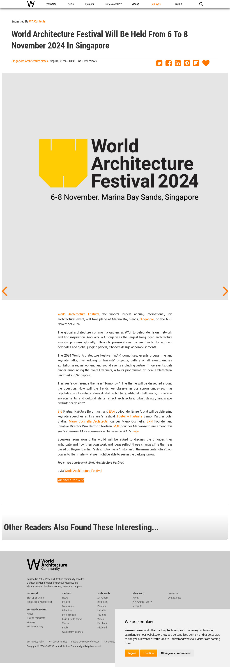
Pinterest (101, 606)
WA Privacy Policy (36, 641)
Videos (65, 623)
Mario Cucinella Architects (88, 421)
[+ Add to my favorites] (206, 63)
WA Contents (37, 21)
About (30, 613)
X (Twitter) (102, 597)
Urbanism (67, 610)
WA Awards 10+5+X (142, 601)
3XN (150, 421)
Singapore (147, 319)
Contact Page (174, 597)
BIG (60, 411)
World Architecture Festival (78, 314)
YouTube (101, 614)
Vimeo (100, 619)
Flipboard (102, 627)
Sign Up (30, 597)
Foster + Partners (129, 416)
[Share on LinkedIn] (178, 63)
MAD (116, 426)
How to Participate (36, 618)
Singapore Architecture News (30, 61)
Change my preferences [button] (175, 653)
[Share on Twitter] (159, 63)
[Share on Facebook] (168, 63)
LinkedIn (101, 610)
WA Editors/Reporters (72, 631)
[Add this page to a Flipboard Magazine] (196, 63)
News (65, 597)
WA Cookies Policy (58, 641)
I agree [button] (132, 653)
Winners (31, 622)
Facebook (102, 623)
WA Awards (67, 606)
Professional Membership (39, 601)
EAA (112, 411)
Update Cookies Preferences (85, 641)
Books (65, 627)
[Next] (226, 290)
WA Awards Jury (35, 626)
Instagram (102, 601)
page (135, 431)
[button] (201, 4)
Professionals (69, 614)
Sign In (41, 597)
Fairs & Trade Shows (72, 619)
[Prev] (4, 290)
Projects (66, 601)
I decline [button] (149, 653)
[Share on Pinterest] (187, 63)
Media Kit (137, 606)
